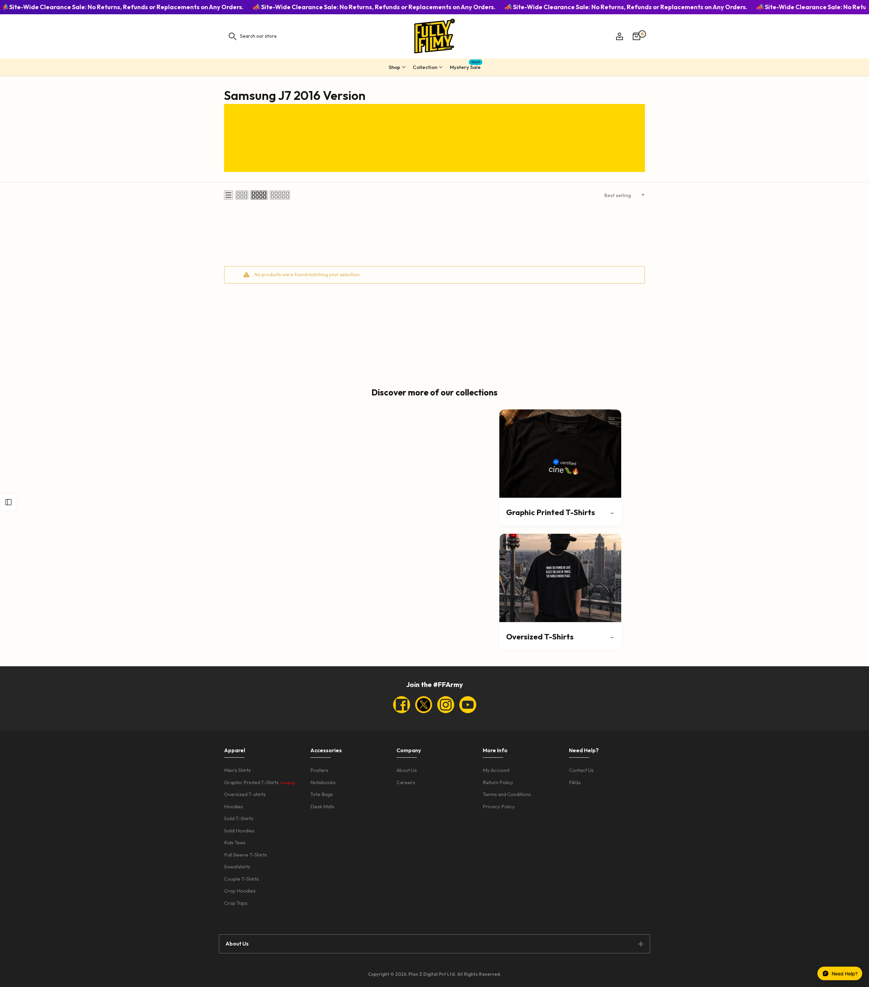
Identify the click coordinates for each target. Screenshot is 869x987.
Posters (319, 770)
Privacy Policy (499, 806)
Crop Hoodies (240, 890)
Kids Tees (234, 842)
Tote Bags (321, 794)
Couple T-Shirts (241, 879)
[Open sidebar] (8, 502)
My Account (496, 770)
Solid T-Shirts (238, 818)
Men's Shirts (237, 770)
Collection (425, 67)
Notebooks (323, 782)
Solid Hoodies (239, 830)
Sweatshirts (237, 866)
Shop (394, 67)
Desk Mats (322, 806)
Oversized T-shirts (245, 794)
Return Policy (498, 782)
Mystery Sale (465, 66)
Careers (405, 782)
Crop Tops (235, 903)
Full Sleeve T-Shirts (245, 854)
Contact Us (581, 770)
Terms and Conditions (507, 794)
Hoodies (233, 806)
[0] (636, 36)
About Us (406, 770)
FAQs (575, 782)
